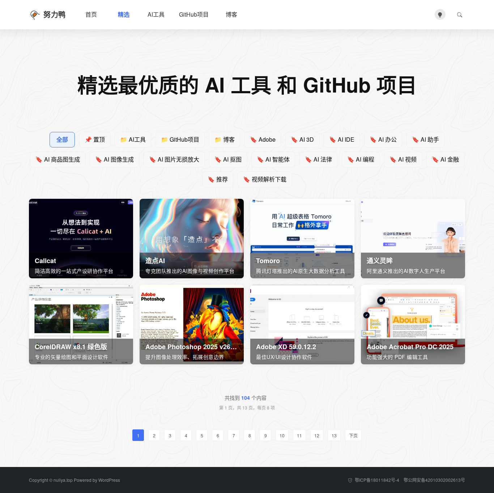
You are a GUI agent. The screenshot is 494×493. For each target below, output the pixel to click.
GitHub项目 (194, 14)
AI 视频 (403, 159)
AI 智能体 (273, 159)
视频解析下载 (264, 179)
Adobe (263, 139)
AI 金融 (445, 159)
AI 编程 (360, 159)
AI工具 (156, 14)
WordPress (109, 480)
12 (316, 435)
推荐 (218, 179)
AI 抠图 (228, 159)
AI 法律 (318, 159)
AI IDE (341, 139)
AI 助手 (425, 139)
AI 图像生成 (114, 159)
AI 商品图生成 (57, 159)
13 (334, 435)
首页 (91, 14)
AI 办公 (383, 139)
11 (299, 435)
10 (282, 435)
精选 (123, 14)
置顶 (95, 139)
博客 (231, 14)
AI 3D (302, 139)
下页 (353, 435)
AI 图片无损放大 (174, 159)
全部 (62, 139)
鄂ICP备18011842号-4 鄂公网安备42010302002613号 (409, 480)
